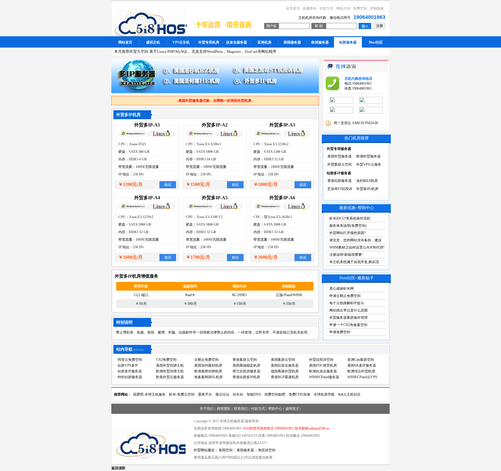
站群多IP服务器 (130, 371)
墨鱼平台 (205, 394)
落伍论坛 (222, 394)
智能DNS (254, 394)
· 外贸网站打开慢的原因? (346, 233)
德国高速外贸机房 (285, 371)
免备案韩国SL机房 (208, 377)
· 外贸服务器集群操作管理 (347, 318)
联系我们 (241, 409)
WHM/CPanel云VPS (362, 377)
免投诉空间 (266, 450)
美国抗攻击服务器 (285, 365)
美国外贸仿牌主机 (170, 365)
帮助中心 (275, 409)
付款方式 (326, 8)
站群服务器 (348, 42)
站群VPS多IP (128, 365)
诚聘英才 (292, 409)
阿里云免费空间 (130, 360)
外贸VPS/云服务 (368, 164)
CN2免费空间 (166, 360)
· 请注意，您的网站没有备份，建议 (354, 240)
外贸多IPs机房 (367, 189)
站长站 (238, 394)
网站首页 (125, 42)
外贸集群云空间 (339, 164)
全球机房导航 (324, 394)
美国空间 (226, 450)
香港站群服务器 (339, 181)
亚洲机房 (264, 42)
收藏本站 (310, 8)
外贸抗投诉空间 (321, 360)
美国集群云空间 (283, 360)
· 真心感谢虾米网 (340, 289)
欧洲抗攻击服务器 (323, 371)
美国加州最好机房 (208, 365)
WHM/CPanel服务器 (324, 377)
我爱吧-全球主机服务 (149, 394)
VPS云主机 (181, 42)
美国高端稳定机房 (246, 365)
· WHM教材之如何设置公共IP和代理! (355, 247)
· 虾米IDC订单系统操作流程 (348, 218)
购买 (167, 185)
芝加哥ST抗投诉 (339, 189)
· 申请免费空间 (338, 332)
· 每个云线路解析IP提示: (346, 303)
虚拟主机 (153, 42)
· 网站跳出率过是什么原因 (347, 310)
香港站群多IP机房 (246, 377)
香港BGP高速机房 (285, 377)
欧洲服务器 (320, 42)
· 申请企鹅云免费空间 (344, 296)
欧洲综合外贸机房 (361, 371)
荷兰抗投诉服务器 (246, 371)
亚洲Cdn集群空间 (360, 360)
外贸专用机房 (208, 42)
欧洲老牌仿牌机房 (208, 371)
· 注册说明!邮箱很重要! (345, 255)
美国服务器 (292, 42)
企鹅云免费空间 (206, 360)
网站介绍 (343, 8)
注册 (379, 26)
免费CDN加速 (299, 394)
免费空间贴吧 (274, 394)
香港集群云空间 (245, 360)
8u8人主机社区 (349, 394)
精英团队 (224, 409)
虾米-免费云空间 (182, 394)
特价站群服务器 (130, 377)
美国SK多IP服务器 (361, 365)
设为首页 (293, 8)
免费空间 (360, 8)
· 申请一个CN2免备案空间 (347, 325)
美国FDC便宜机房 (323, 365)
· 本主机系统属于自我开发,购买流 (353, 262)
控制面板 (377, 8)
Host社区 (376, 42)
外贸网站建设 (204, 450)
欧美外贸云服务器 (170, 377)
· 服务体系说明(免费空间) (346, 226)
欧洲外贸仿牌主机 (170, 371)
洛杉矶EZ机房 (367, 181)
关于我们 (207, 409)
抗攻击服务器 (236, 42)
